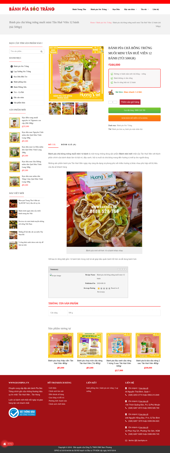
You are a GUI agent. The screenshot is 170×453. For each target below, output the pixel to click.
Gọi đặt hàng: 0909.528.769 (134, 110)
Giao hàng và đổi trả (56, 398)
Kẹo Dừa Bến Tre (20, 77)
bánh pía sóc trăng (107, 388)
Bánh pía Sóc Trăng (99, 9)
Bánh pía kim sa (118, 129)
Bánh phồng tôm (20, 82)
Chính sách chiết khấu (57, 404)
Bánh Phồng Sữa (20, 87)
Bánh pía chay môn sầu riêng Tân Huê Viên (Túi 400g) (89, 362)
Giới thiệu (52, 388)
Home (92, 23)
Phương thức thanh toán (58, 401)
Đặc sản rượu (19, 97)
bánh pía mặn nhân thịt (134, 129)
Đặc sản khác (129, 9)
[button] (102, 47)
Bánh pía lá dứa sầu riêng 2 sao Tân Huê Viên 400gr (148, 362)
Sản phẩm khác (19, 103)
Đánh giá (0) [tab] (68, 145)
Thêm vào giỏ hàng (130, 102)
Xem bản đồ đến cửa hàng (134, 118)
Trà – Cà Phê (19, 92)
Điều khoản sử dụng (56, 394)
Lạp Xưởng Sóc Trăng (22, 72)
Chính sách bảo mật (56, 391)
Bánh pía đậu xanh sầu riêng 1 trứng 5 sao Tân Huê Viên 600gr (119, 363)
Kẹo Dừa (116, 9)
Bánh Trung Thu (79, 9)
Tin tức (144, 9)
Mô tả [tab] (52, 145)
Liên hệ (156, 9)
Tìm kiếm (41, 51)
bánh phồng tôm (92, 388)
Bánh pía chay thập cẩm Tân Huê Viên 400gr (60, 362)
